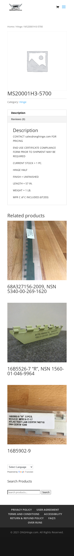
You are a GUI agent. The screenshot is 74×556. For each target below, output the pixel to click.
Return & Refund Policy (27, 518)
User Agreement (47, 509)
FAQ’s (52, 518)
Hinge (19, 26)
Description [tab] (18, 113)
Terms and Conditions (23, 514)
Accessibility (53, 514)
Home (10, 26)
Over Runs (35, 522)
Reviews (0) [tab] (18, 119)
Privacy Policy (21, 509)
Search (46, 492)
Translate (29, 472)
